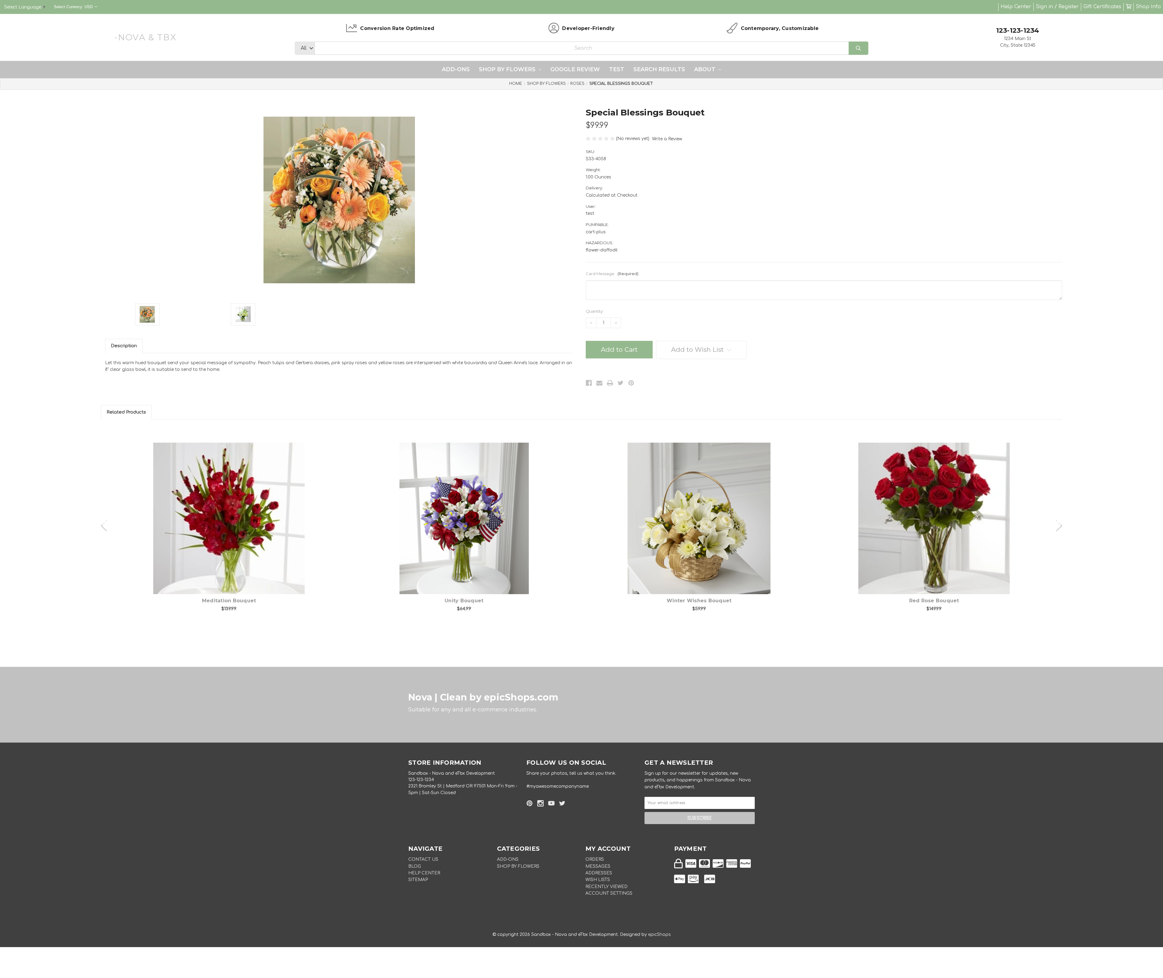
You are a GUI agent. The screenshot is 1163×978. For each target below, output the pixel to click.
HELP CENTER (424, 873)
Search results (659, 69)
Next (1059, 523)
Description (124, 345)
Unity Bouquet (464, 601)
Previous (104, 523)
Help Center (1016, 6)
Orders (594, 859)
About (704, 69)
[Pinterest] (631, 383)
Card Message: (612, 273)
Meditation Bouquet (229, 601)
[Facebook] (589, 383)
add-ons (456, 69)
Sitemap (418, 879)
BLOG (414, 866)
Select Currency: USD (74, 7)
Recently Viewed (606, 886)
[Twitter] (621, 383)
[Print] (610, 383)
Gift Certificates (1102, 6)
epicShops (659, 934)
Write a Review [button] (667, 139)
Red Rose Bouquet (934, 601)
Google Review (575, 69)
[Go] (858, 48)
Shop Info (1148, 6)
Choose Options (233, 528)
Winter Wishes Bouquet (699, 601)
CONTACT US (423, 859)
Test (616, 69)
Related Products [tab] (126, 412)
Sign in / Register (1057, 6)
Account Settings (608, 893)
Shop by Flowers (507, 69)
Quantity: (595, 311)
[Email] (599, 383)
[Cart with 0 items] (1128, 6)
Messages (597, 866)
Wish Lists (597, 879)
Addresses (598, 873)
